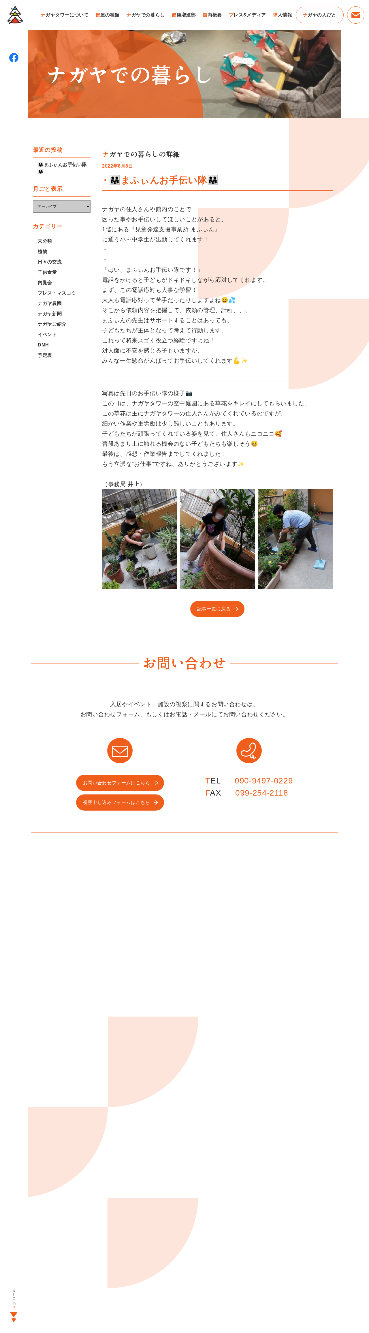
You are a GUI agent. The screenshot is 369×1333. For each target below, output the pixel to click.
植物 (42, 251)
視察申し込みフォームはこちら (116, 802)
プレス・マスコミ (57, 292)
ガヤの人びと (319, 14)
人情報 (282, 14)
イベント (47, 334)
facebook (13, 57)
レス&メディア (247, 14)
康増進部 (184, 14)
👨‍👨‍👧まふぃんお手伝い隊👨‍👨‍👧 (62, 168)
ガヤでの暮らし (146, 14)
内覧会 (45, 282)
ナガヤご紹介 (52, 324)
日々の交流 (50, 261)
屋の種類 (108, 14)
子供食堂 (47, 272)
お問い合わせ (355, 15)
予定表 (45, 355)
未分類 (45, 241)
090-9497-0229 (264, 780)
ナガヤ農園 (50, 303)
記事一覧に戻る (214, 608)
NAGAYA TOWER (15, 15)
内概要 (212, 14)
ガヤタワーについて (65, 14)
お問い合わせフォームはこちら (116, 782)
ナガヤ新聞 (50, 313)
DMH (43, 344)
